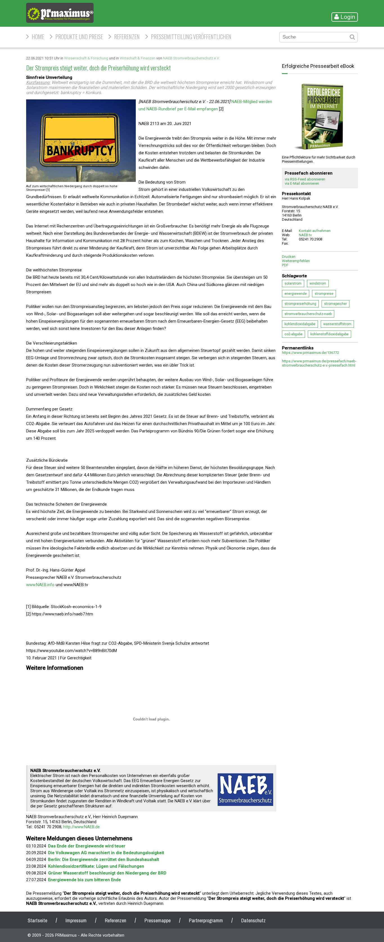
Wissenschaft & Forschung (86, 58)
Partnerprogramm (206, 920)
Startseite (37, 920)
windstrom (318, 283)
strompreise (324, 294)
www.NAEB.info (40, 584)
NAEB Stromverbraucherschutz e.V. (191, 58)
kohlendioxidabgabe (299, 324)
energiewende (295, 294)
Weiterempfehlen (296, 261)
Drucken (288, 257)
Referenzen (127, 36)
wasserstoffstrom (337, 324)
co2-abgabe (293, 334)
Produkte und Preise (79, 36)
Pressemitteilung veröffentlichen (191, 36)
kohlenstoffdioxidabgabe (329, 334)
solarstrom (293, 283)
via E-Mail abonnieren (302, 183)
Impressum (76, 920)
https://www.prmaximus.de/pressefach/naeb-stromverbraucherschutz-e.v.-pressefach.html (319, 363)
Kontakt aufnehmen (315, 231)
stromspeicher (335, 304)
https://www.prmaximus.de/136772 (310, 353)
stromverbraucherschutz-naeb (308, 314)
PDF (285, 265)
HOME (38, 36)
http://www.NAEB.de (81, 826)
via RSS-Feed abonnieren (305, 179)
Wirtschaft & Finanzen (137, 58)
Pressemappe (157, 920)
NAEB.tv (305, 235)
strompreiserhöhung (300, 304)
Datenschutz (253, 920)
